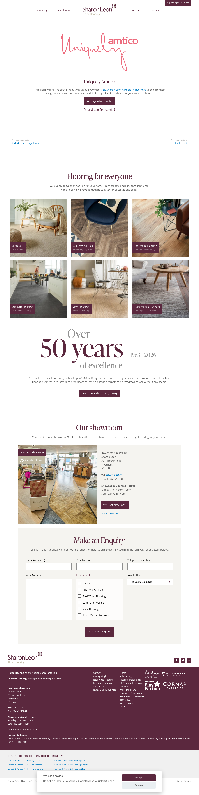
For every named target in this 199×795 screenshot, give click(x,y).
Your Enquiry (33, 575)
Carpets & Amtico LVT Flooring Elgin (69, 769)
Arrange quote (180, 2)
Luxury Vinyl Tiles (93, 590)
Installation (63, 10)
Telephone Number (138, 560)
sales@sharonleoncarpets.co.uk (41, 672)
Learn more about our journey (99, 393)
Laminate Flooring (93, 602)
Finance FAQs (27, 781)
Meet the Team (128, 689)
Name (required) (35, 560)
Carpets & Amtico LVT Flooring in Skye (24, 760)
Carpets (87, 583)
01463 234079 (114, 475)
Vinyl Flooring (91, 609)
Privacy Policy (13, 781)
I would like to (135, 575)
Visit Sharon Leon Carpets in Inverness (123, 89)
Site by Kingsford (184, 781)
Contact (154, 10)
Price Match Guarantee (132, 696)
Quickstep (179, 143)
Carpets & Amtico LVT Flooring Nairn (70, 760)
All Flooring (126, 676)
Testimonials (126, 703)
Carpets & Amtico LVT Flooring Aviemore (25, 769)
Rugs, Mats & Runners (96, 615)
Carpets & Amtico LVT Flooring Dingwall (71, 764)
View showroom (110, 513)
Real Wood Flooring (94, 596)
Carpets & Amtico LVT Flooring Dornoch (25, 764)
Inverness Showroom (131, 693)
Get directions (33, 460)
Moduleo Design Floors (27, 143)
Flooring (42, 10)
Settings (139, 785)
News (123, 706)
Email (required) (85, 560)
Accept (138, 777)
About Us (134, 10)
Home (123, 672)
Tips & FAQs (126, 699)
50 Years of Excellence (131, 682)
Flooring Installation (130, 679)
